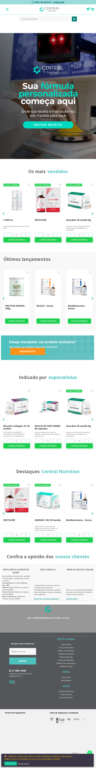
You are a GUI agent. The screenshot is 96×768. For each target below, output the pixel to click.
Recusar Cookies (23, 763)
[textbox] (45, 19)
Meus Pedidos (66, 680)
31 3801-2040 (18, 670)
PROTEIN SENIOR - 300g (15, 307)
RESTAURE (40, 220)
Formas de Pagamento (66, 660)
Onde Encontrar (66, 694)
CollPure (8, 220)
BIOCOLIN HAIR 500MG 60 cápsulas (47, 427)
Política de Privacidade (66, 651)
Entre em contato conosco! (46, 599)
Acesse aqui (71, 599)
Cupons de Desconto (66, 691)
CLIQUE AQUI (58, 2)
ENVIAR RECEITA (28, 351)
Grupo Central (66, 644)
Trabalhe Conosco (66, 666)
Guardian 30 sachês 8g (78, 220)
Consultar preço (16, 240)
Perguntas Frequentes (66, 654)
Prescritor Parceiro (66, 698)
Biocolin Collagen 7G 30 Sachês (16, 427)
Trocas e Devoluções (66, 648)
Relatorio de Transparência (66, 663)
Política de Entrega (66, 657)
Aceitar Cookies (10, 763)
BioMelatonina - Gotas (77, 307)
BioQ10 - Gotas (44, 306)
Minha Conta (66, 677)
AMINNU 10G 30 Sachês (48, 520)
